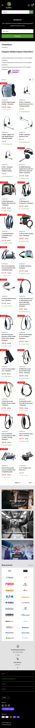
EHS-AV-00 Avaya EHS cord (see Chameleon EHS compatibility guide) (8, 469)
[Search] (31, 12)
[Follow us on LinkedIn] (9, 705)
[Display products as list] (32, 79)
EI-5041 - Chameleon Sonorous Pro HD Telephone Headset (7, 169)
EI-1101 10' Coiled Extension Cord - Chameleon (9, 299)
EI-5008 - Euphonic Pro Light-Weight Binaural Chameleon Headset (8, 136)
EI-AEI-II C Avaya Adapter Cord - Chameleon (8, 369)
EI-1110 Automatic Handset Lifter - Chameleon (26, 234)
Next (30, 482)
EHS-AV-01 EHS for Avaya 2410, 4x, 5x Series (26, 434)
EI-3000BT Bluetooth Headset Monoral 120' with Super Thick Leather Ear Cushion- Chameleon (26, 169)
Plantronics (22, 465)
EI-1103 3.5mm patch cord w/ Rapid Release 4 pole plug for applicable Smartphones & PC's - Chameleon (26, 302)
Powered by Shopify (6, 724)
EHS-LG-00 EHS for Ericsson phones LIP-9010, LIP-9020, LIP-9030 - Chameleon (9, 436)
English (4, 697)
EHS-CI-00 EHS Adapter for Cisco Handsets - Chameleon (25, 336)
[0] (32, 5)
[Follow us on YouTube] (6, 705)
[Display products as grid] (30, 79)
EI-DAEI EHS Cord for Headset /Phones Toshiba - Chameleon (8, 403)
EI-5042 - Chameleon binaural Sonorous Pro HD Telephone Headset (26, 104)
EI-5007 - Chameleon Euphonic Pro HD (24, 135)
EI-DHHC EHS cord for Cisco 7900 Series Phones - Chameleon (26, 403)
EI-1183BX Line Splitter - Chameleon (25, 267)
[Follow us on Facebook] (3, 705)
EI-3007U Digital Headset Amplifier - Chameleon (8, 103)
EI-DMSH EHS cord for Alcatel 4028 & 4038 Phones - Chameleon (25, 370)
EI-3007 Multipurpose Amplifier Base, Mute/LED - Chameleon (8, 203)
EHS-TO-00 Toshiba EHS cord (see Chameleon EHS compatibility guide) (8, 268)
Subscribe (17, 36)
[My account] (29, 5)
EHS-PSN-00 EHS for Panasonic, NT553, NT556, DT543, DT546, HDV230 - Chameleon (9, 337)
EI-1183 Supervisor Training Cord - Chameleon (26, 202)
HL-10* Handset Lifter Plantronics (25, 468)
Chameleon (5, 100)
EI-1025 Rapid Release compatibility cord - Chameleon (7, 235)
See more (30, 565)
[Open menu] (2, 5)
